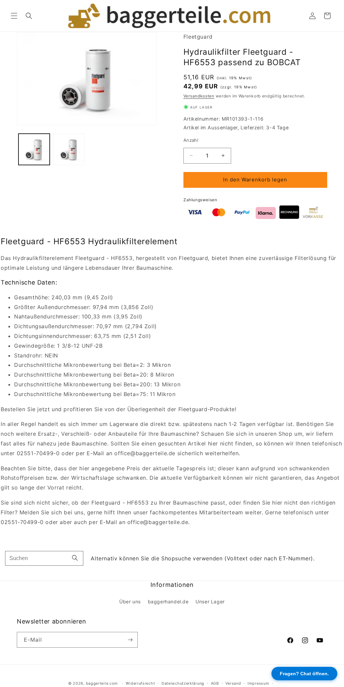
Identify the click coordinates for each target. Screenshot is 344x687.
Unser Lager (210, 601)
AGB (215, 683)
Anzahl (190, 140)
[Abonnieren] (130, 640)
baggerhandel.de (168, 601)
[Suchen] (75, 558)
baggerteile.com (102, 683)
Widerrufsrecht (140, 683)
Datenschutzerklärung (183, 683)
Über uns (130, 601)
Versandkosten (198, 95)
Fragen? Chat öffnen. (304, 673)
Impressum (258, 683)
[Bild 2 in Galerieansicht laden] (68, 149)
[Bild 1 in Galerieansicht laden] (34, 149)
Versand (233, 683)
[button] (14, 15)
